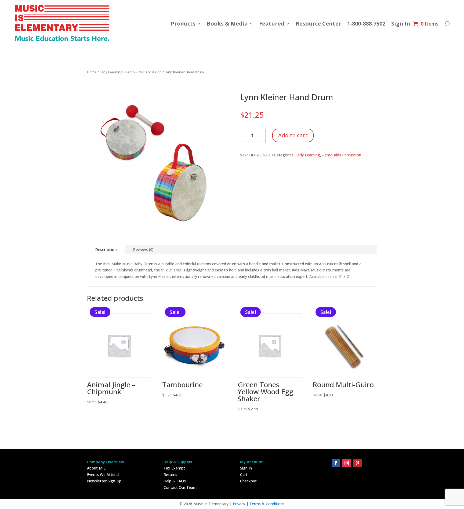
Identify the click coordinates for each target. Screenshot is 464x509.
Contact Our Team (180, 487)
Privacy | (241, 503)
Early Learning (111, 72)
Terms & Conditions (267, 503)
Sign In (400, 23)
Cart (244, 474)
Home (92, 72)
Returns (170, 474)
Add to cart (293, 135)
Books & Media (227, 23)
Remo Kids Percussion (143, 72)
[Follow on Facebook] (336, 463)
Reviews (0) (143, 249)
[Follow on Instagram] (346, 463)
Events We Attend (103, 474)
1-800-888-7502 (366, 23)
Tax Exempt (174, 468)
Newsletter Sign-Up (104, 480)
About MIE (96, 468)
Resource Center (318, 23)
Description (106, 249)
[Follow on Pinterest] (357, 463)
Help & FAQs (175, 480)
